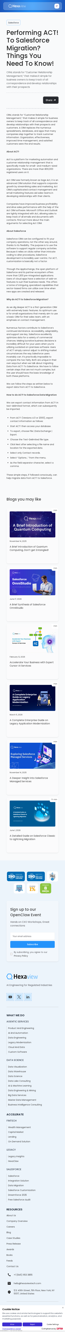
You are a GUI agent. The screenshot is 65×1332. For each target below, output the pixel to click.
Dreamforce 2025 (17, 1194)
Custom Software (17, 1051)
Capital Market (16, 1132)
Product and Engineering (21, 1028)
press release (13, 1243)
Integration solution (18, 1180)
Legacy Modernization (19, 1042)
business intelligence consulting (25, 1104)
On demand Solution (19, 1141)
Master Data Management (22, 1099)
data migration (16, 1185)
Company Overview (17, 1221)
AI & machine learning (19, 1085)
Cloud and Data (16, 1047)
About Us (11, 1215)
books (9, 1255)
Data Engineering (17, 1037)
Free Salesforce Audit (19, 1199)
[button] (56, 6)
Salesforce (13, 1175)
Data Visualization (17, 1066)
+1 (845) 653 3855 (23, 1274)
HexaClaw (13, 1161)
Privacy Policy (21, 955)
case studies (13, 1238)
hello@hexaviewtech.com (27, 1283)
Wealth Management (19, 1127)
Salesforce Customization (22, 1190)
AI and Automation (18, 1032)
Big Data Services (17, 1095)
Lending (12, 1136)
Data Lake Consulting (19, 1080)
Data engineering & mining (22, 1090)
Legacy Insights (16, 1156)
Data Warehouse (17, 1071)
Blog (8, 1232)
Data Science (15, 1076)
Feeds (9, 1260)
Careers (10, 1226)
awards (10, 1249)
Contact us (12, 1266)
